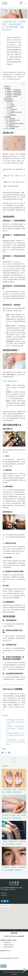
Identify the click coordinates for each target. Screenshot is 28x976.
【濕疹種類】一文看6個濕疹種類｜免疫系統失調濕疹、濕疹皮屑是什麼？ (15, 728)
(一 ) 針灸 (11, 103)
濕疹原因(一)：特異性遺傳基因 (13, 90)
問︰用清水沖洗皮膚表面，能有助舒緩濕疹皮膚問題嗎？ (15, 124)
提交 (3, 966)
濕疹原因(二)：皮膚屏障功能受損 (14, 91)
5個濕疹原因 (7, 88)
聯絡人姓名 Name (5, 950)
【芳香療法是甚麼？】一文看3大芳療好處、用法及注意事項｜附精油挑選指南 (15, 742)
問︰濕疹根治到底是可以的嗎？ (13, 120)
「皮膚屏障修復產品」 (8, 947)
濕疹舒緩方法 (10, 107)
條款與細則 (4, 895)
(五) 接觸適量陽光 (12, 115)
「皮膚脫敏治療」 (7, 942)
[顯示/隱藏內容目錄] (22, 84)
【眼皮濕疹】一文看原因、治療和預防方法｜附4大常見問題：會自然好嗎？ (14, 856)
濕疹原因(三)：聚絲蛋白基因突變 (14, 93)
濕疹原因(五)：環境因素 (12, 96)
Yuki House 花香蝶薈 (9, 128)
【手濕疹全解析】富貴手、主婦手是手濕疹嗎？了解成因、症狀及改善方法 (14, 778)
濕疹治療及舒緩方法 (9, 100)
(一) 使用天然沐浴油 (13, 109)
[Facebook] (2, 752)
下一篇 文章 (14, 761)
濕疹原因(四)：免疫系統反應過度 (14, 94)
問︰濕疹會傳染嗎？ (11, 118)
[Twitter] (6, 752)
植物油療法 (6, 490)
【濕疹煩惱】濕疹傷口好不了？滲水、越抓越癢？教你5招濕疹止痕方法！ (15, 735)
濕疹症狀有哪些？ (9, 98)
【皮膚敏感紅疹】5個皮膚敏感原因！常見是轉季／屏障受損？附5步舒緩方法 (15, 722)
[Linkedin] (9, 752)
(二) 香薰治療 (11, 104)
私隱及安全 (4, 893)
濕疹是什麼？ (8, 86)
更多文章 (5, 766)
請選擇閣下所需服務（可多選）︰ (9, 940)
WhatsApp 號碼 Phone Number (9, 958)
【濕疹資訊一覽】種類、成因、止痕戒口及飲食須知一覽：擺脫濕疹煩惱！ (14, 804)
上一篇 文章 (14, 758)
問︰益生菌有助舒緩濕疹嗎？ (13, 126)
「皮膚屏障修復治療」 (8, 945)
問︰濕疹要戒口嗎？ (11, 122)
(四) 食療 (11, 113)
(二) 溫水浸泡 (11, 110)
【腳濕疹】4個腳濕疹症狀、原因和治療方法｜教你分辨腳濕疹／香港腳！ (14, 830)
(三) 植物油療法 (12, 106)
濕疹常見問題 (8, 117)
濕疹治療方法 (10, 101)
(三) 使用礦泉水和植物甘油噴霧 (15, 112)
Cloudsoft (15, 974)
